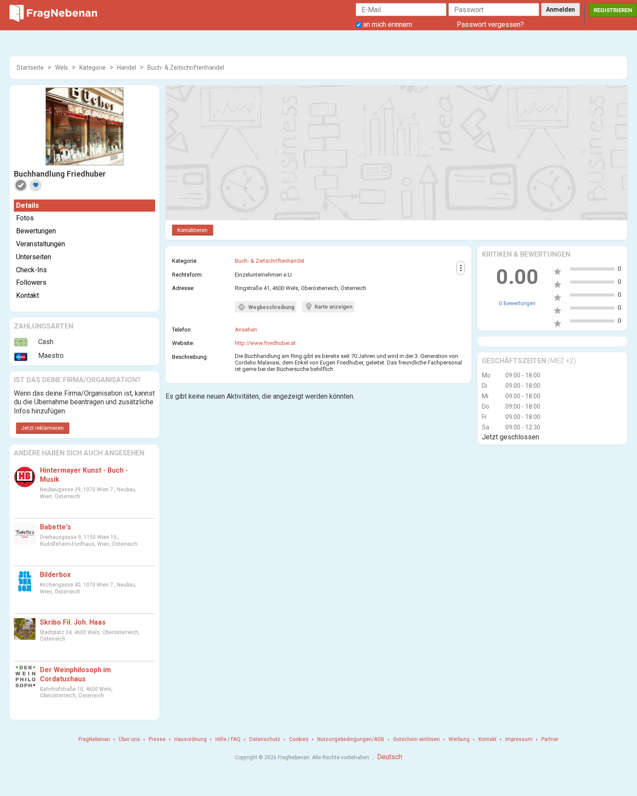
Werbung (459, 739)
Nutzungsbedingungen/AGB (350, 739)
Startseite (30, 67)
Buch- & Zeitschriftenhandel (185, 67)
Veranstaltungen (40, 244)
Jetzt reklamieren (42, 428)
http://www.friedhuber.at (265, 343)
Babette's (55, 527)
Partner (550, 739)
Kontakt (27, 295)
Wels (61, 67)
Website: (183, 343)
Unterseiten (33, 257)
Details (27, 205)
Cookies (299, 739)
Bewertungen (36, 231)
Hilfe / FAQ (227, 739)
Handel (126, 67)
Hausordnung (190, 739)
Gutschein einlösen (416, 739)
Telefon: (182, 329)
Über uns (129, 739)
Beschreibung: (190, 357)
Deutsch (389, 757)
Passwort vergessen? (490, 24)
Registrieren (613, 10)
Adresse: (183, 288)
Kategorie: (185, 261)
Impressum (519, 739)
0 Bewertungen (517, 303)
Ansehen (246, 329)
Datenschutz (264, 739)
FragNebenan (94, 739)
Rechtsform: (187, 274)
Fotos (25, 218)
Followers (31, 282)
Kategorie (92, 67)
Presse (157, 739)
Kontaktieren (192, 230)
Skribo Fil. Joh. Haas (73, 622)
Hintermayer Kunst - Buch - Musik (84, 474)
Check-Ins (31, 270)
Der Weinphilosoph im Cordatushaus (75, 674)
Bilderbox (55, 574)
